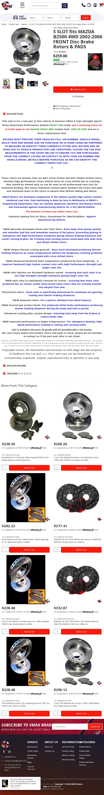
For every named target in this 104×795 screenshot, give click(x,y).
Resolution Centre (32, 756)
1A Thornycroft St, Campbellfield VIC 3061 (12, 767)
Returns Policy (68, 755)
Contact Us (49, 751)
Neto (62, 789)
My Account (32, 746)
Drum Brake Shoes (84, 756)
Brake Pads (14, 24)
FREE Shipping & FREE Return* (68, 106)
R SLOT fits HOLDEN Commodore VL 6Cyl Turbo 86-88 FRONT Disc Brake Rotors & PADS (23, 783)
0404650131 (10, 757)
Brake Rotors (85, 746)
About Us (49, 746)
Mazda (24, 24)
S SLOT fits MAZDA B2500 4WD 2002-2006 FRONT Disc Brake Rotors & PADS (61, 24)
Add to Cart (79, 89)
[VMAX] (99, 519)
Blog (29, 762)
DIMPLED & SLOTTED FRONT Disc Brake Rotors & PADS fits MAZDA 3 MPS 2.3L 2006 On (76, 622)
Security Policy (68, 759)
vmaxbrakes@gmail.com (15, 760)
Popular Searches (31, 767)
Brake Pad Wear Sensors (86, 763)
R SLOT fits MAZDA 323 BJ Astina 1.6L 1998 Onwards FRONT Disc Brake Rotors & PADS (25, 622)
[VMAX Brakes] (7, 5)
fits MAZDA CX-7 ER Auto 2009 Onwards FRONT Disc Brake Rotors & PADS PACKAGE (25, 458)
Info (67, 64)
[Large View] (6, 83)
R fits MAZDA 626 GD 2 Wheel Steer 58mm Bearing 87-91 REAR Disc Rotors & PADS (25, 540)
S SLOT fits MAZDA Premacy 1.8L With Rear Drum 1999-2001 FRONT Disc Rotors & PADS (76, 458)
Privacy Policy (68, 751)
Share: (56, 52)
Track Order (32, 751)
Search (86, 17)
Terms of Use (68, 746)
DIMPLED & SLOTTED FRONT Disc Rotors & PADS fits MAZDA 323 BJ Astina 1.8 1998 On (77, 540)
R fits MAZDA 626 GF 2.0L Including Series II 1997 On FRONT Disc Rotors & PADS (25, 704)
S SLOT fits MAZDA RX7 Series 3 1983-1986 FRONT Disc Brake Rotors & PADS (77, 704)
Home (3, 24)
